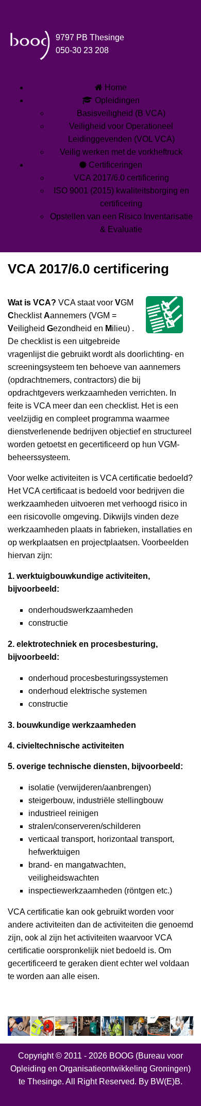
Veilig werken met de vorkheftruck (121, 152)
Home (115, 87)
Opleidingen (116, 100)
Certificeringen (114, 164)
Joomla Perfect (105, 1094)
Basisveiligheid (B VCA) (121, 113)
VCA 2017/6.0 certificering (121, 177)
